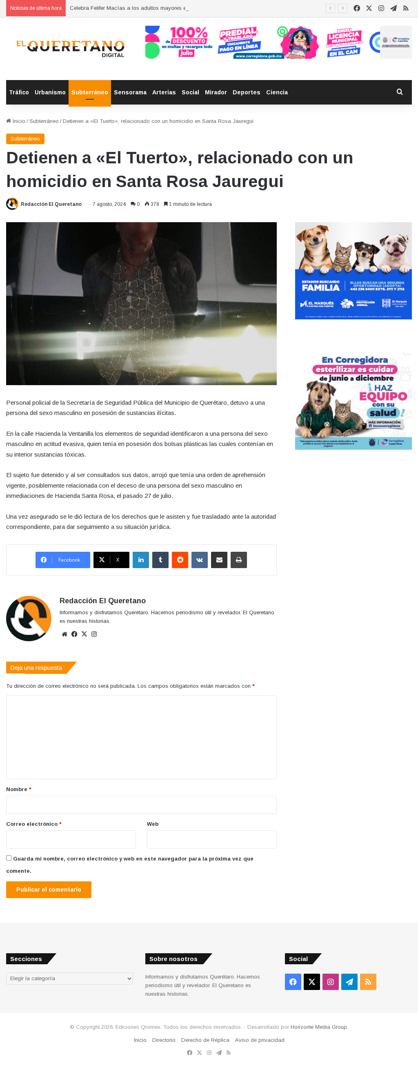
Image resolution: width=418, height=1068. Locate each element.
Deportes (246, 92)
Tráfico (19, 92)
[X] (84, 634)
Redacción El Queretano (51, 204)
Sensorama (130, 92)
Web (152, 824)
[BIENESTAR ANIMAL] (353, 317)
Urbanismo (50, 92)
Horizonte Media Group (319, 1027)
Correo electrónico (34, 824)
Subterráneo (89, 92)
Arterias (164, 92)
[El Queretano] (69, 49)
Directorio (164, 1040)
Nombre (18, 789)
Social (190, 92)
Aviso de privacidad (260, 1040)
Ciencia (277, 92)
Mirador (216, 92)
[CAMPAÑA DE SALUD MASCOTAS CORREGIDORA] (353, 448)
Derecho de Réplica (205, 1040)
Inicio (18, 121)
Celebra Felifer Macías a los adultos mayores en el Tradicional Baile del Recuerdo (170, 8)
